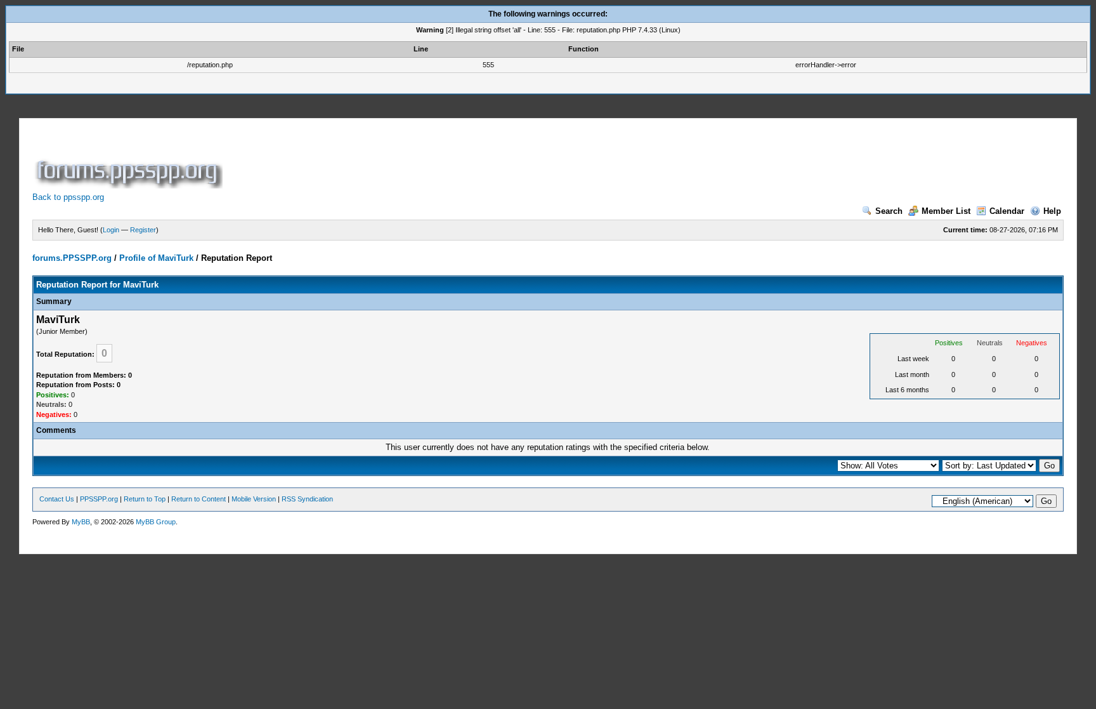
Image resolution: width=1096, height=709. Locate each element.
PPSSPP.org (99, 499)
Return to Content (198, 499)
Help (1052, 211)
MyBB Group (156, 522)
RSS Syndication (307, 499)
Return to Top (145, 499)
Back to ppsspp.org (68, 197)
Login (111, 230)
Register (143, 230)
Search (889, 211)
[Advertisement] (456, 160)
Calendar (1006, 211)
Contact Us (56, 499)
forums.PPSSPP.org (72, 258)
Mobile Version (254, 499)
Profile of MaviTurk (156, 258)
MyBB (81, 522)
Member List (946, 211)
